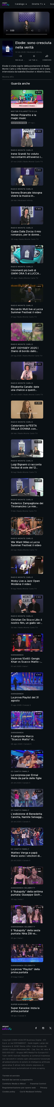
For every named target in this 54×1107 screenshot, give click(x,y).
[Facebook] (36, 1028)
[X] (50, 1028)
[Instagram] (43, 1028)
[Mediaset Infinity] (5, 4)
